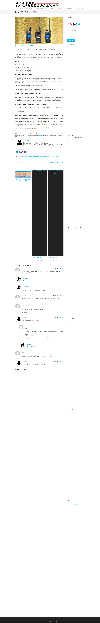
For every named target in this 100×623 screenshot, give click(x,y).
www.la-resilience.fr (20, 149)
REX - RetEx (42, 49)
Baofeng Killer (40, 135)
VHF (58, 156)
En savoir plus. (42, 146)
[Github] (20, 152)
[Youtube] (22, 152)
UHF (57, 156)
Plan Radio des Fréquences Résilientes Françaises (56, 258)
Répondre (61, 268)
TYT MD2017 (54, 156)
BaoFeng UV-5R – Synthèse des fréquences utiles (23, 180)
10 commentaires (51, 49)
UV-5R (57, 135)
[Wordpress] (17, 152)
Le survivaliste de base (36, 156)
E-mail (68, 35)
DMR (31, 156)
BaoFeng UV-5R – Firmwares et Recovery (39, 258)
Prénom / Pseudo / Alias (71, 30)
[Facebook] (25, 152)
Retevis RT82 (50, 156)
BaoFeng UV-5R (27, 156)
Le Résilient (19, 49)
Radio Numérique (45, 156)
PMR (40, 156)
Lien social (36, 49)
